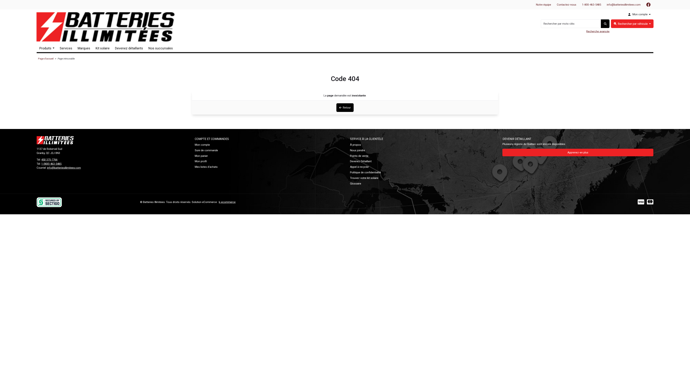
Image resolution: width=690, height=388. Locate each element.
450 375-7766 (49, 159)
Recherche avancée (598, 31)
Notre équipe (543, 4)
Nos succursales (160, 48)
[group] (632, 23)
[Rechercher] (605, 23)
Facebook (648, 4)
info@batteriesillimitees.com (624, 4)
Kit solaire (103, 48)
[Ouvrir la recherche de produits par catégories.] (632, 23)
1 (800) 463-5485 (51, 163)
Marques (84, 48)
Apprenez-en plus (577, 152)
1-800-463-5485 (591, 4)
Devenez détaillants (129, 48)
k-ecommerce (227, 202)
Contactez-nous (566, 4)
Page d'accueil (46, 58)
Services (66, 48)
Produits (45, 48)
